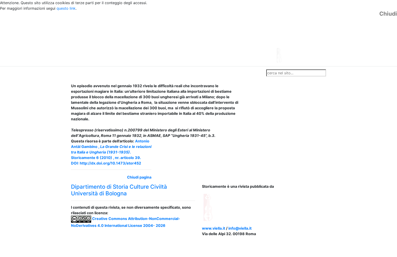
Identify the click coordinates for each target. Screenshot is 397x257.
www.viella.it (214, 228)
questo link (66, 8)
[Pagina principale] (186, 38)
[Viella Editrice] (219, 207)
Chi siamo (95, 73)
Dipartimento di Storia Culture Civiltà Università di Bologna (119, 190)
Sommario (158, 73)
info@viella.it (240, 228)
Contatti (115, 73)
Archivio (178, 73)
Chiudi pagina (139, 177)
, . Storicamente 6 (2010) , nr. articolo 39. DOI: (111, 152)
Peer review (136, 73)
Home (78, 73)
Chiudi (388, 14)
